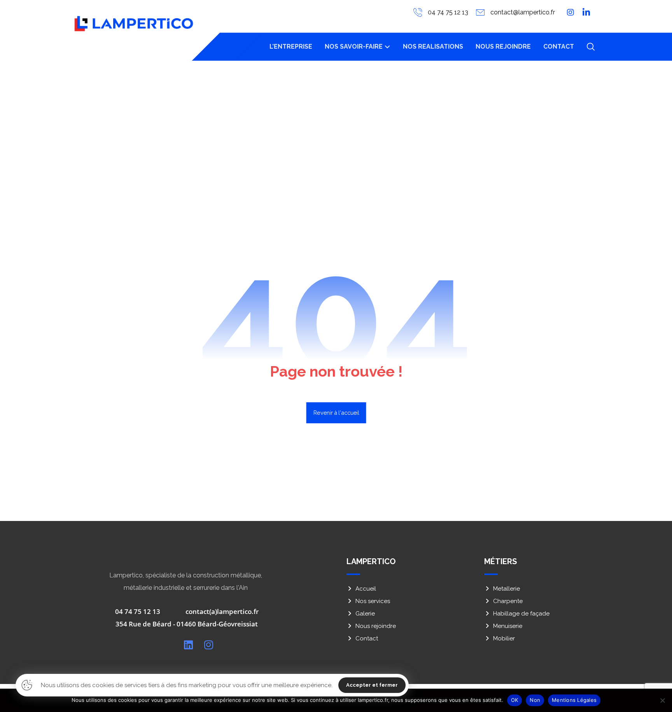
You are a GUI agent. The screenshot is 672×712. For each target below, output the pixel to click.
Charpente (508, 601)
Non (535, 700)
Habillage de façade (521, 613)
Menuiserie (507, 626)
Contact (366, 638)
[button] (591, 47)
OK (514, 700)
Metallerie (506, 588)
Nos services (372, 601)
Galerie (365, 613)
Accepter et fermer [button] (372, 685)
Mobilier (504, 638)
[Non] (662, 700)
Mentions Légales (574, 700)
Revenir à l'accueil (336, 412)
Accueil (365, 588)
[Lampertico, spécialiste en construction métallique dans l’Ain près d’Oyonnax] (134, 23)
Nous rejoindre (375, 626)
